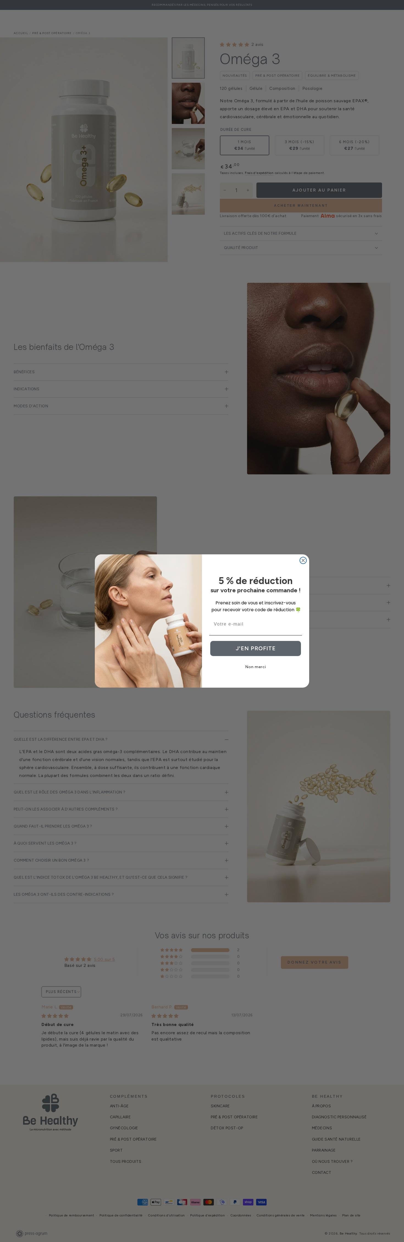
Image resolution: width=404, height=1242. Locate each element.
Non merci (255, 667)
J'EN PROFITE (256, 648)
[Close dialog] (303, 560)
